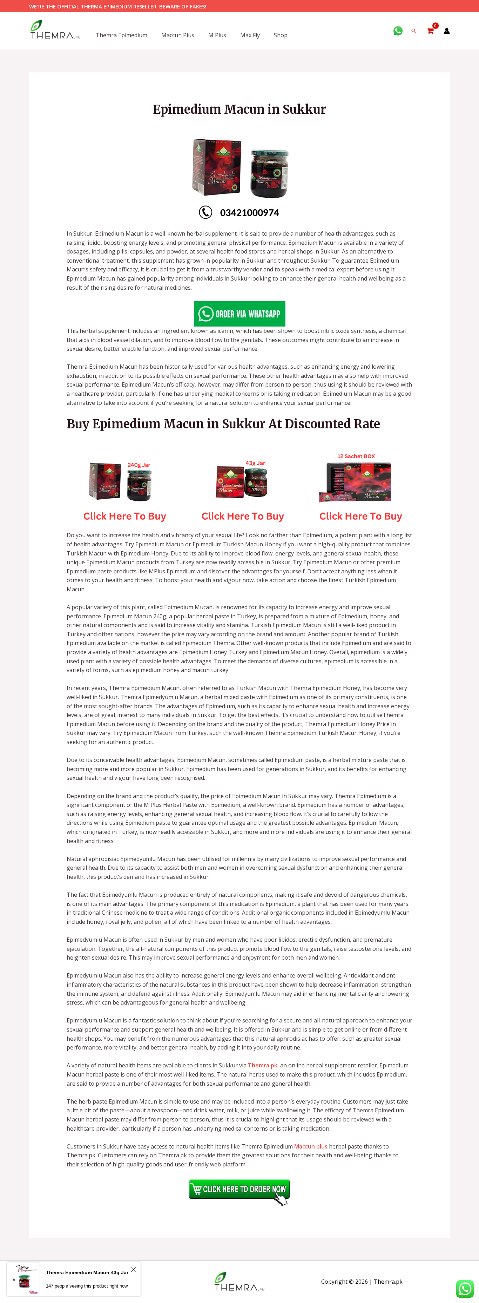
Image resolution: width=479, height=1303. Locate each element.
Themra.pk (262, 1065)
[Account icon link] (447, 31)
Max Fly (250, 35)
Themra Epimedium (121, 35)
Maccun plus (311, 1146)
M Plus (217, 35)
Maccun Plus (177, 35)
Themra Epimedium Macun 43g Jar (87, 1272)
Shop (281, 35)
